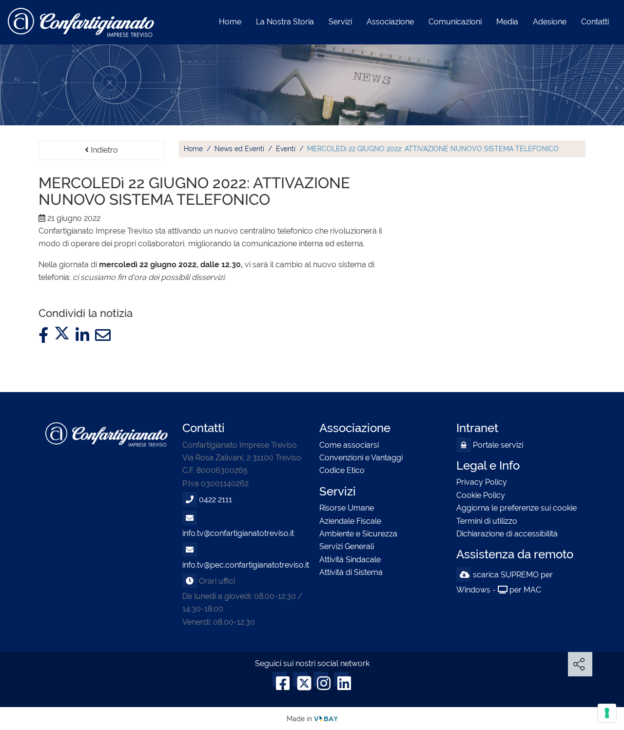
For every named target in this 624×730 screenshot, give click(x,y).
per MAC (525, 589)
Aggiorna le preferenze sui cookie (516, 508)
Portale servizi (497, 445)
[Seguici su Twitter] (300, 684)
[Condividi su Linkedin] (82, 336)
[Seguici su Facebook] (280, 684)
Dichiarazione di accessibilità (507, 533)
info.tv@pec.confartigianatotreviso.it (245, 565)
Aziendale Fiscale (350, 521)
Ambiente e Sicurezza (358, 533)
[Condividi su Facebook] (43, 336)
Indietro (103, 150)
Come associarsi (349, 445)
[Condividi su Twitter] (62, 336)
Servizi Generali (346, 546)
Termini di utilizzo (486, 521)
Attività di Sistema (351, 572)
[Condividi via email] (103, 336)
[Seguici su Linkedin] (341, 684)
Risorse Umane (346, 508)
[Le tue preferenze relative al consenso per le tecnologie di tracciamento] (607, 713)
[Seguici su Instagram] (320, 684)
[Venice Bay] (326, 718)
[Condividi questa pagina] (580, 671)
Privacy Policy (481, 482)
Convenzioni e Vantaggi (361, 457)
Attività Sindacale (350, 559)
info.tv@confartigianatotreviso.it (238, 533)
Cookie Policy (480, 495)
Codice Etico (342, 470)
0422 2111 (215, 499)
